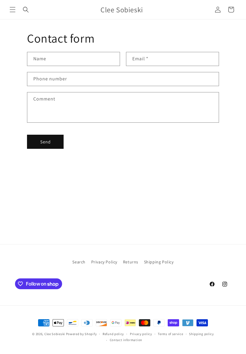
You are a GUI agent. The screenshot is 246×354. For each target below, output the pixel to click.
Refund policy (113, 334)
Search (79, 262)
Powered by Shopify (81, 334)
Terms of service (170, 334)
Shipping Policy (159, 262)
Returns (130, 262)
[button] (12, 9)
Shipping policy (201, 334)
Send (45, 142)
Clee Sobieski (54, 334)
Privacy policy (141, 334)
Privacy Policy (104, 262)
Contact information (126, 340)
